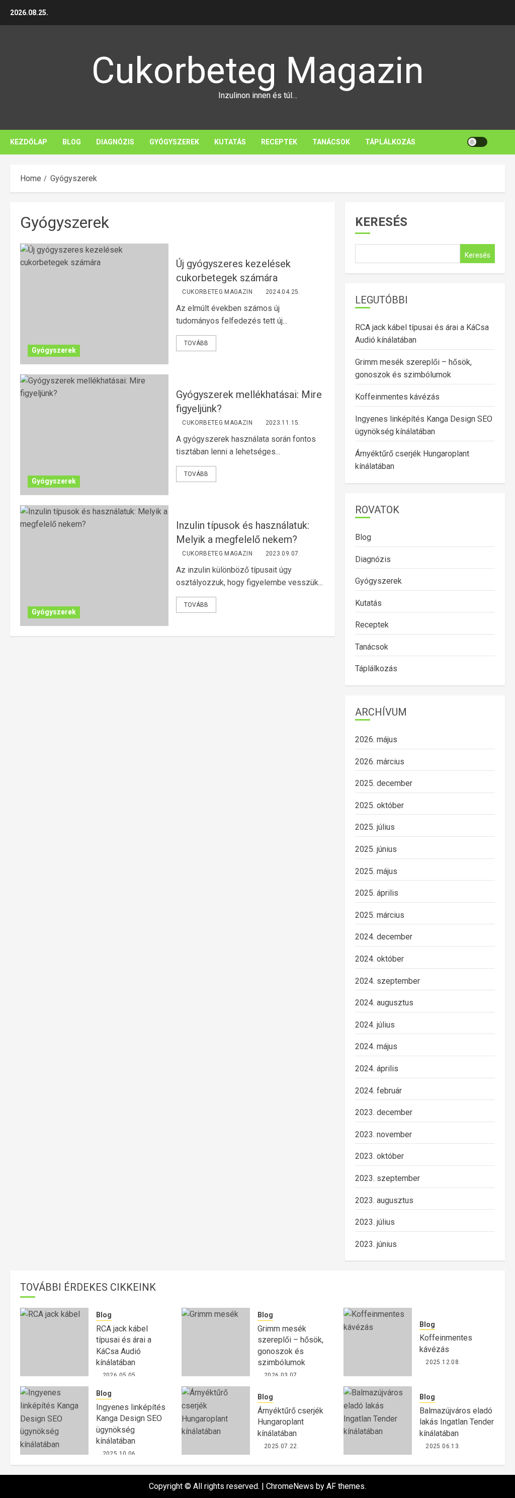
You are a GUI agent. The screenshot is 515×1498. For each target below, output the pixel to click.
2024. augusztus (384, 1002)
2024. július (375, 1025)
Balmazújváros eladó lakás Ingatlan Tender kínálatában (456, 1422)
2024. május (376, 1046)
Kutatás (230, 142)
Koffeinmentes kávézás (397, 397)
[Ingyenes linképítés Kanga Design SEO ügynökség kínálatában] (54, 1420)
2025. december (383, 783)
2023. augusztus (384, 1200)
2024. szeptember (387, 981)
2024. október (379, 959)
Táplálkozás (390, 142)
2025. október (379, 805)
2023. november (383, 1134)
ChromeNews (290, 1486)
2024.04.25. (283, 291)
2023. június (376, 1244)
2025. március (379, 915)
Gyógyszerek (174, 142)
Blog (71, 142)
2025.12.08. (442, 1362)
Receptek (279, 142)
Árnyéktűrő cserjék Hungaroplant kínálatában (290, 1422)
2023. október (379, 1156)
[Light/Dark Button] (477, 142)
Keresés (381, 222)
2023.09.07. (283, 553)
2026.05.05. (120, 1375)
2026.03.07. (281, 1375)
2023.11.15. (283, 422)
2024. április (376, 1068)
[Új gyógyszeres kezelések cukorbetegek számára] (94, 304)
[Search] (498, 141)
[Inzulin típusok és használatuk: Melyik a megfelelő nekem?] (94, 565)
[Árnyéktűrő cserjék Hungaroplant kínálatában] (216, 1420)
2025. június (376, 849)
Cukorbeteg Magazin (258, 70)
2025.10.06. (120, 1453)
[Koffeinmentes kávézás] (378, 1342)
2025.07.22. (281, 1446)
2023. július (375, 1222)
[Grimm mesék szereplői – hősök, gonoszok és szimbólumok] (216, 1342)
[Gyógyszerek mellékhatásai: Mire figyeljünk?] (94, 434)
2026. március (379, 761)
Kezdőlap (28, 142)
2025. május (376, 871)
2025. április (376, 893)
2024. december (383, 936)
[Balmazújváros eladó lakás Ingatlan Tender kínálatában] (378, 1420)
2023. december (383, 1112)
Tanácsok (331, 142)
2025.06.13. (442, 1446)
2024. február (378, 1090)
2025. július (375, 827)
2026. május (376, 739)
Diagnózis (115, 142)
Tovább (196, 343)
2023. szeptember (387, 1178)
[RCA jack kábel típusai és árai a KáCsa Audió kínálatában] (54, 1342)
